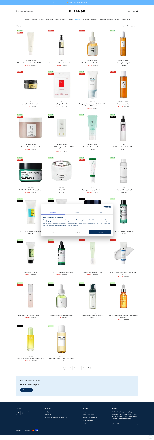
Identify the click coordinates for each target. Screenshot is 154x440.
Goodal (30, 356)
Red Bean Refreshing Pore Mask (30, 147)
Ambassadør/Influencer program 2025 (56, 417)
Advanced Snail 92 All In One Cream (30, 104)
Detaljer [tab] (77, 212)
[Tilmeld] (135, 423)
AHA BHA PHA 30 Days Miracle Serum (61, 272)
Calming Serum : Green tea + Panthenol (61, 315)
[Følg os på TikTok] (27, 413)
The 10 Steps (85, 19)
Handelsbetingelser (88, 415)
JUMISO (123, 313)
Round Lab (123, 270)
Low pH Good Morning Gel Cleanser (30, 231)
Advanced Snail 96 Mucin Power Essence (61, 63)
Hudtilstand (49, 19)
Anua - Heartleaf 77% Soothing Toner (123, 190)
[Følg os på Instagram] (22, 413)
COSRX (61, 60)
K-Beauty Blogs (125, 19)
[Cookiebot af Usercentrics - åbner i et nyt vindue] (104, 207)
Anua (123, 187)
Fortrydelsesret (87, 423)
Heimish (61, 187)
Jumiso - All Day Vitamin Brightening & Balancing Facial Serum (123, 316)
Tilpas (76, 232)
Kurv (135, 11)
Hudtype (41, 19)
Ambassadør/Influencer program (109, 19)
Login (129, 11)
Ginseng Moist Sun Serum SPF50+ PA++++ (30, 315)
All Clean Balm (61, 190)
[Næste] (88, 368)
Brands (71, 19)
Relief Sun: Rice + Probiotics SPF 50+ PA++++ (30, 63)
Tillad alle (100, 232)
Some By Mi (31, 187)
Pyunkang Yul (92, 313)
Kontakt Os (86, 412)
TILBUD (77, 19)
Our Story (47, 412)
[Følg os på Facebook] (18, 413)
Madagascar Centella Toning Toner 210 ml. (61, 358)
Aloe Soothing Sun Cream (30, 272)
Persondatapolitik (88, 420)
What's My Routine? (61, 19)
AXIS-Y (92, 187)
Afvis (54, 232)
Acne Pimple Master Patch (61, 104)
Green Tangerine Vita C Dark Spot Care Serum (30, 358)
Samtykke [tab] (53, 212)
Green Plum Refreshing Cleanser (92, 147)
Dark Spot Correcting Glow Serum (92, 190)
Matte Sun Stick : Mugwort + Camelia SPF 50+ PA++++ (61, 148)
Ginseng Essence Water (123, 104)
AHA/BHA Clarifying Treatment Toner (123, 147)
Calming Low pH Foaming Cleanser (92, 315)
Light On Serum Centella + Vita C (92, 272)
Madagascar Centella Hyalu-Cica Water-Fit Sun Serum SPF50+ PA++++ (93, 105)
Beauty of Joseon (31, 60)
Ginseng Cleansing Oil (123, 63)
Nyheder (34, 19)
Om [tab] (101, 212)
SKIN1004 (92, 101)
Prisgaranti (48, 415)
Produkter (27, 19)
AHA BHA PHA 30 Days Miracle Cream (30, 190)
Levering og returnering (90, 417)
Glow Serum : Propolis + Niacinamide (92, 63)
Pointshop (94, 19)
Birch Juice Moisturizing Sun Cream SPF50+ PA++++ (123, 273)
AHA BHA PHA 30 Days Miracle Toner (123, 231)
